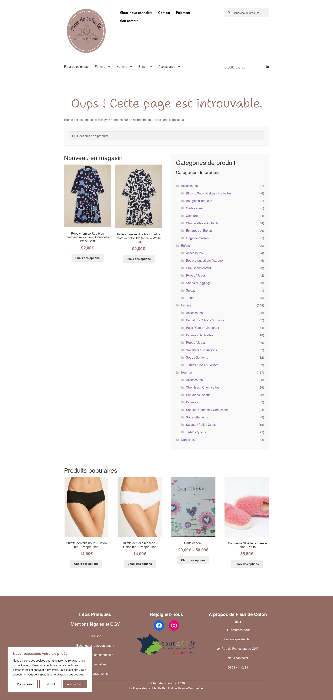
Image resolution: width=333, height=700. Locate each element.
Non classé (188, 439)
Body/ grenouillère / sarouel (205, 260)
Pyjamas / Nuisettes (199, 335)
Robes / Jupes (196, 275)
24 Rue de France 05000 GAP (237, 648)
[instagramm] (174, 625)
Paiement (183, 12)
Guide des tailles (95, 664)
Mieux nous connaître (135, 12)
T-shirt (190, 297)
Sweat (190, 290)
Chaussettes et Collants (202, 223)
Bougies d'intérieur (199, 201)
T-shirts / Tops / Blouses (202, 365)
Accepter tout (75, 684)
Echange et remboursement (95, 645)
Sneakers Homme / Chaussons (207, 409)
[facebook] (159, 625)
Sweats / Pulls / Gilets (201, 424)
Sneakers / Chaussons (201, 350)
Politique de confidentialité (95, 654)
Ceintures (192, 215)
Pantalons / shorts (198, 395)
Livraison (95, 636)
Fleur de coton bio (76, 66)
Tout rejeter (50, 684)
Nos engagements (95, 673)
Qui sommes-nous (237, 630)
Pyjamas (192, 402)
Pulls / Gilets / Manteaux (202, 327)
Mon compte (128, 20)
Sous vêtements (197, 357)
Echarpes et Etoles (199, 230)
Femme (100, 66)
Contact (164, 12)
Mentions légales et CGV (95, 624)
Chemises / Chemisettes (202, 387)
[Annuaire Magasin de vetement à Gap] (166, 645)
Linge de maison (197, 238)
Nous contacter (238, 658)
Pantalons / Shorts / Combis (205, 320)
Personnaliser (25, 684)
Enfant (142, 66)
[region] (50, 669)
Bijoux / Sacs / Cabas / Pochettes (208, 193)
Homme (121, 66)
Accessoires (166, 66)
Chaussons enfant (198, 268)
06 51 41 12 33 (238, 667)
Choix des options (87, 258)
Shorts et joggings (198, 283)
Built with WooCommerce (185, 688)
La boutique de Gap (237, 639)
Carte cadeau (195, 208)
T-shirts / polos (196, 432)
